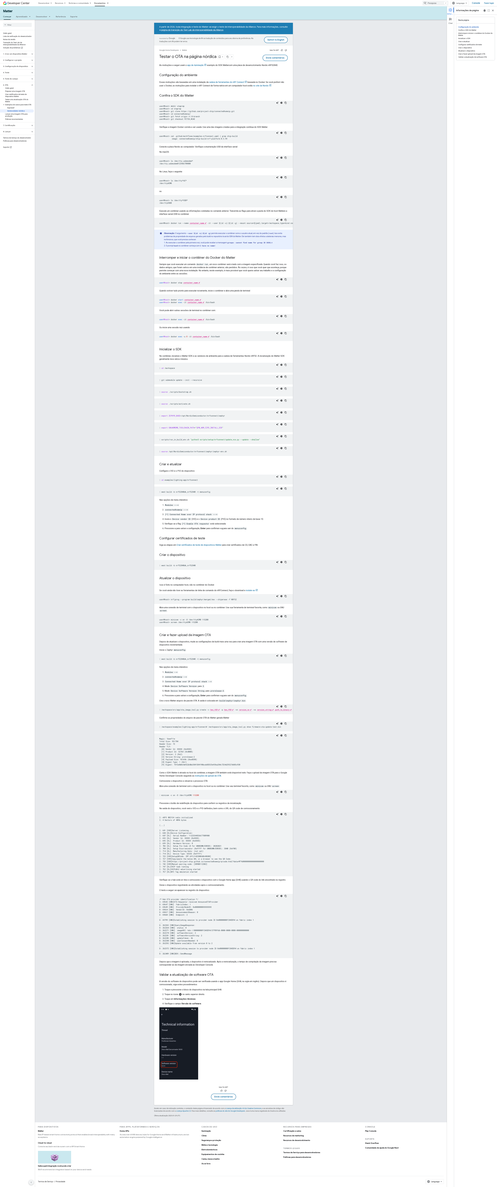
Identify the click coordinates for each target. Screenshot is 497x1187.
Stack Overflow (372, 1143)
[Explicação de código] (277, 103)
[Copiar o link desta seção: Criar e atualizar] (184, 464)
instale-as (250, 590)
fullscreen (488, 10)
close (492, 10)
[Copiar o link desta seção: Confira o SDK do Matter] (196, 95)
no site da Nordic (261, 85)
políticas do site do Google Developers (230, 1111)
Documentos (99, 3)
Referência (61, 16)
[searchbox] (17, 25)
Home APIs (124, 1131)
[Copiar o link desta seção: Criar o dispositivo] (187, 555)
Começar (7, 16)
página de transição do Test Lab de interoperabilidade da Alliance (192, 30)
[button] (15, 54)
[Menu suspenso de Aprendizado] (30, 16)
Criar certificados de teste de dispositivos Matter (199, 545)
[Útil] (282, 50)
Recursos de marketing (293, 1135)
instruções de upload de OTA (208, 776)
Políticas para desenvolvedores (297, 1157)
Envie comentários (275, 58)
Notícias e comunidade (79, 3)
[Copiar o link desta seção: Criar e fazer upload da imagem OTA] (213, 635)
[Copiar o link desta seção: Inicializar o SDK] (184, 349)
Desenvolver (44, 3)
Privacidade (60, 1182)
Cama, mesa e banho (211, 1159)
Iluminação (206, 1131)
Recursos (59, 3)
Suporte (73, 16)
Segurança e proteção (211, 1140)
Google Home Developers (169, 50)
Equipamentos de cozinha (213, 1154)
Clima (204, 1135)
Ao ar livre (206, 1163)
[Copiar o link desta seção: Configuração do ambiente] (200, 75)
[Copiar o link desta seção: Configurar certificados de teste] (207, 538)
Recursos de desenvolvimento (296, 1140)
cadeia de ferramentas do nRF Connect (226, 82)
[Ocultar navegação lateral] (31, 1182)
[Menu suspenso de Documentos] (108, 3)
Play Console (370, 1131)
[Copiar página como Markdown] (227, 57)
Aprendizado (21, 16)
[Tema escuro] (281, 103)
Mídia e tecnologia (210, 1145)
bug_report (484, 10)
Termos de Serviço (45, 1182)
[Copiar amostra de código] (286, 103)
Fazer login (489, 3)
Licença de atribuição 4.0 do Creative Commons (243, 1108)
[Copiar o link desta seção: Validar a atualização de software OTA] (216, 975)
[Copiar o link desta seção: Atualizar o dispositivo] (193, 578)
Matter (8, 11)
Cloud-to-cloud (45, 1143)
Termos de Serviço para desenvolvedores (301, 1152)
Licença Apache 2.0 (183, 1111)
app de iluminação (195, 65)
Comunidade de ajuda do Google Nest (382, 1148)
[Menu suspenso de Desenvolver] (50, 16)
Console (476, 3)
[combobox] (435, 3)
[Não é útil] (286, 50)
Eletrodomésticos (209, 1149)
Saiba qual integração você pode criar (54, 1166)
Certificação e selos (292, 1131)
